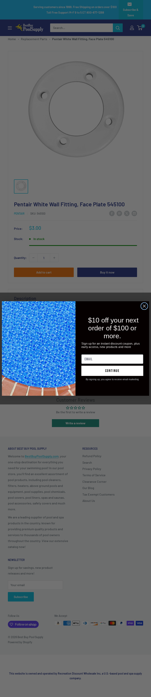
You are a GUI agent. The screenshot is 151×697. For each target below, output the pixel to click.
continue (112, 371)
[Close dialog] (144, 306)
